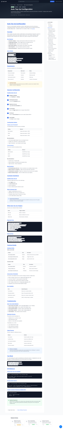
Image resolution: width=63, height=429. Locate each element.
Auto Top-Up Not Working (12, 303)
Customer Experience (13, 175)
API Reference (11, 368)
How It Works (10, 51)
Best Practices (10, 166)
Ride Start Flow (10, 220)
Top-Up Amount (10, 145)
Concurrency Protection (12, 273)
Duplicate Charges (11, 314)
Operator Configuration (13, 90)
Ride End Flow (10, 233)
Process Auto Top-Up (12, 380)
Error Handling (10, 286)
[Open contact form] (60, 426)
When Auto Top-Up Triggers (14, 205)
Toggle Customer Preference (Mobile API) (16, 389)
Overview (9, 32)
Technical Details (11, 245)
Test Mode (10, 356)
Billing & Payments (20, 4)
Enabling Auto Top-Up (12, 92)
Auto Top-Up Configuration (16, 24)
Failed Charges (10, 330)
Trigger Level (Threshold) (12, 124)
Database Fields (10, 248)
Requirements (11, 66)
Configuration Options (12, 122)
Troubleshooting (11, 301)
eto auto (33, 28)
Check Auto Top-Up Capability (14, 371)
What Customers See (12, 189)
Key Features (10, 39)
